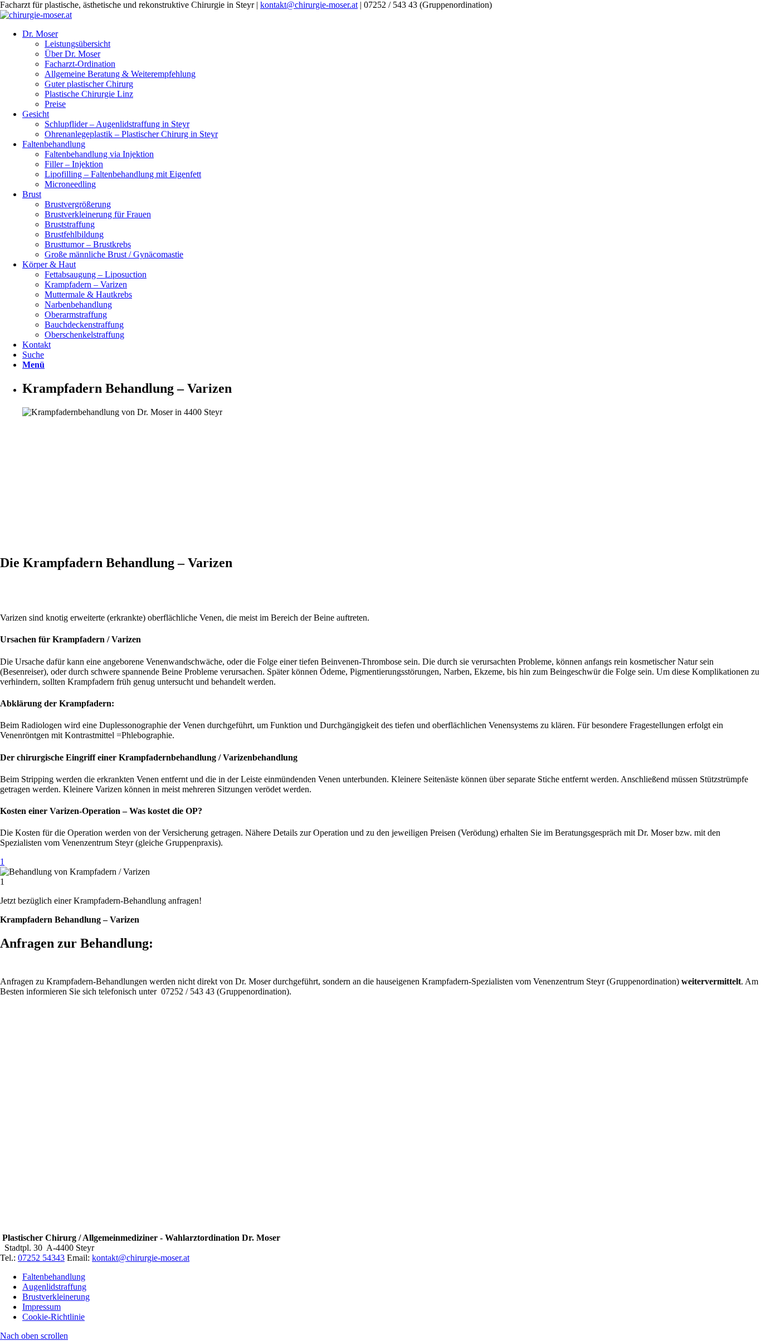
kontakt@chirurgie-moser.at (309, 4)
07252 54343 (41, 1257)
